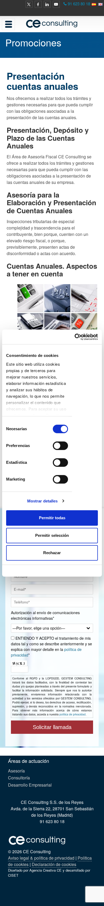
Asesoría (16, 771)
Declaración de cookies (54, 864)
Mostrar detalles (42, 501)
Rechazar (52, 552)
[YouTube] (56, 4)
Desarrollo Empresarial (30, 785)
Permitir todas (52, 518)
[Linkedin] (47, 4)
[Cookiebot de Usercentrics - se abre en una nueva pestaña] (75, 336)
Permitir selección (52, 535)
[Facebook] (38, 4)
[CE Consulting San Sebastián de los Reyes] (52, 23)
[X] (29, 4)
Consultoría (19, 778)
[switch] (60, 445)
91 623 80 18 (79, 3)
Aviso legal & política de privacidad (41, 858)
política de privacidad (72, 714)
